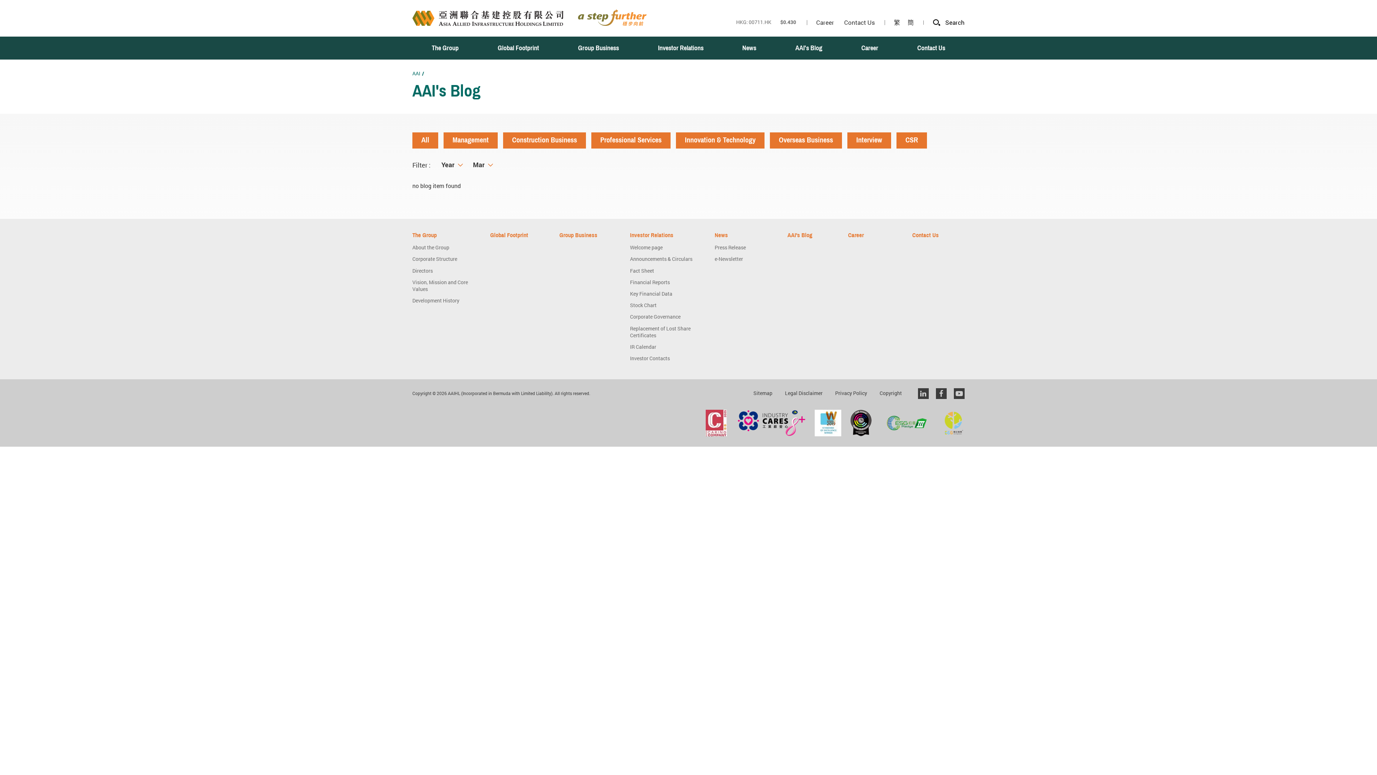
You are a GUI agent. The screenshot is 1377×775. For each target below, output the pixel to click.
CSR (911, 140)
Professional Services (631, 140)
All (425, 140)
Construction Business (544, 140)
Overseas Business (806, 140)
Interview (869, 140)
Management (471, 140)
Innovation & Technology (720, 140)
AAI (416, 73)
